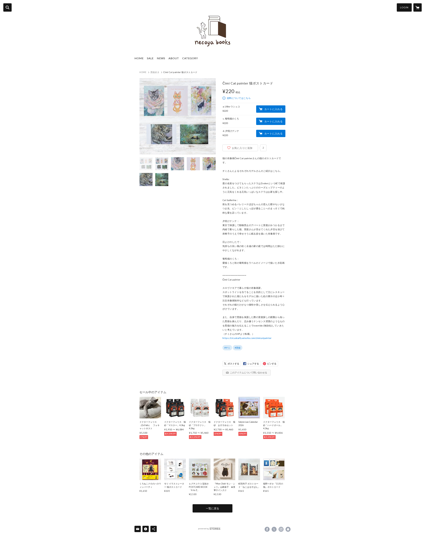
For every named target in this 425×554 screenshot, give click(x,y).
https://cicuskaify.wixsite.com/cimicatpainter (247, 338)
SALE (150, 58)
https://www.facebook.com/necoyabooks (267, 529)
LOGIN (404, 7)
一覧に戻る (212, 508)
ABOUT (174, 58)
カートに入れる (273, 109)
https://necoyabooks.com (288, 529)
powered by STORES (209, 528)
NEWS (161, 58)
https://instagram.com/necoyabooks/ (281, 529)
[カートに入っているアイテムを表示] (417, 7)
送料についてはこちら (239, 98)
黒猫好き (155, 72)
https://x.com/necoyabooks (274, 529)
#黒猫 (237, 347)
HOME (139, 58)
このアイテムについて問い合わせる (248, 372)
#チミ (227, 347)
